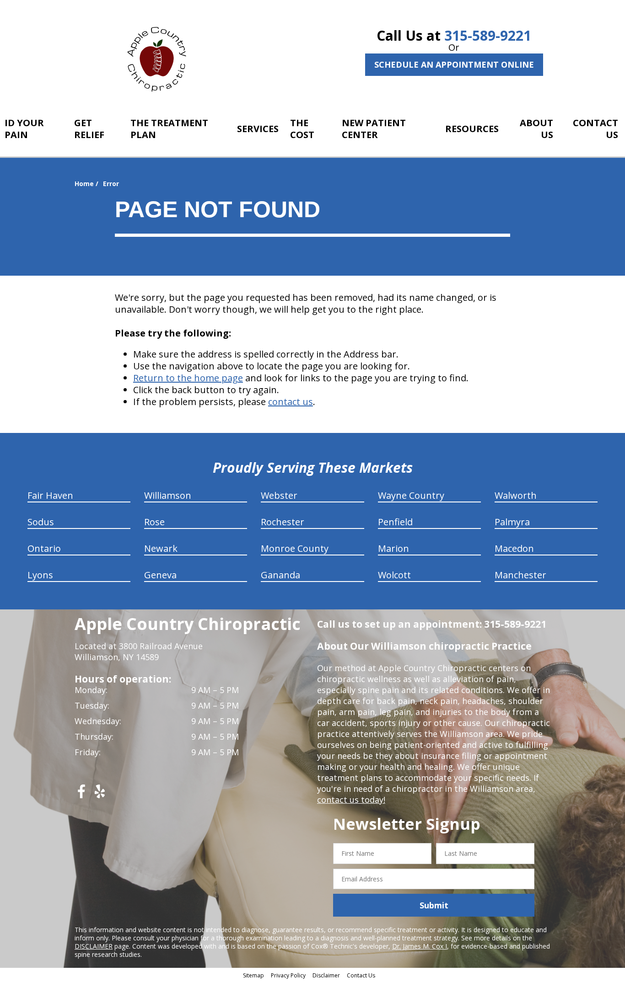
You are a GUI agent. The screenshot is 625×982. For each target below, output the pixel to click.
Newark (161, 548)
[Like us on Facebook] (81, 795)
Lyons (40, 575)
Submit (434, 905)
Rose (154, 522)
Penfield (395, 522)
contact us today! (351, 799)
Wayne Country (411, 495)
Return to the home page (188, 378)
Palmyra (512, 522)
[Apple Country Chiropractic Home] (160, 57)
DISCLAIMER (94, 946)
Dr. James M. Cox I (419, 946)
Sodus (40, 522)
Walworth (516, 495)
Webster (279, 495)
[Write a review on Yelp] (100, 795)
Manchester (520, 575)
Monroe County (295, 548)
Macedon (514, 548)
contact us (290, 401)
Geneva (160, 575)
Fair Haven (50, 495)
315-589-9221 (487, 35)
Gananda (280, 575)
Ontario (44, 548)
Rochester (282, 522)
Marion (393, 548)
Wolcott (394, 575)
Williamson (167, 495)
